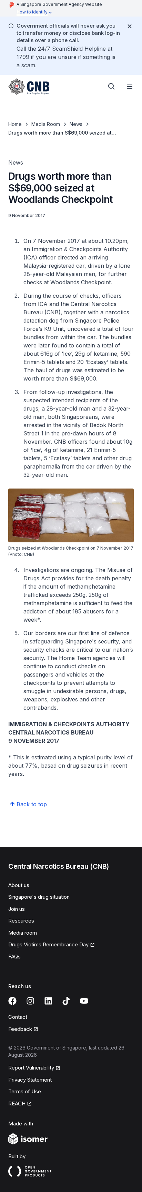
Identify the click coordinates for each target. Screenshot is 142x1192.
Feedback (20, 1029)
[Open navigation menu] (129, 86)
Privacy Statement (30, 1079)
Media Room (45, 124)
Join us (16, 909)
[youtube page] (84, 1001)
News (76, 124)
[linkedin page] (48, 1001)
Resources (21, 920)
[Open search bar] (111, 86)
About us (18, 885)
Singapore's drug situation (39, 897)
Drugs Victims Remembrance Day (48, 944)
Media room (22, 932)
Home (15, 124)
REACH (17, 1103)
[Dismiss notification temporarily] (129, 26)
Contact (17, 1017)
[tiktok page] (66, 1001)
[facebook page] (12, 1001)
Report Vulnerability (31, 1067)
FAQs (14, 956)
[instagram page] (30, 1001)
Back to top (32, 804)
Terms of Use (24, 1091)
